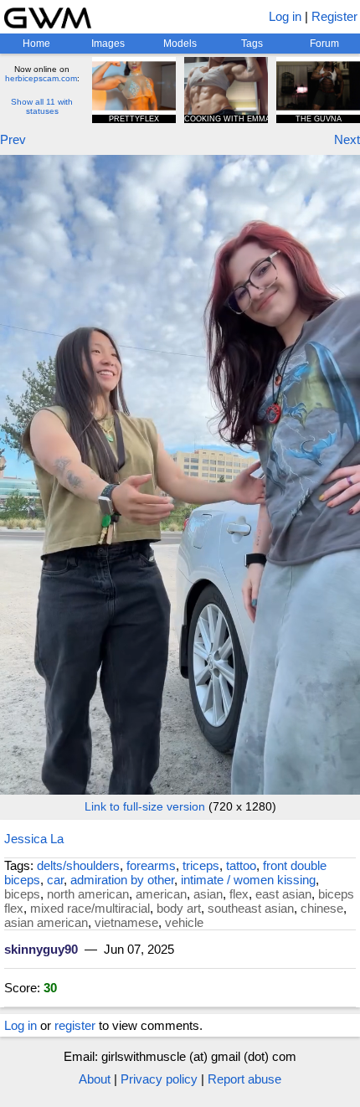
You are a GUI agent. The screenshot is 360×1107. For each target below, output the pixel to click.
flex (239, 894)
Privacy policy (159, 1079)
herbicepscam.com (41, 78)
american (161, 894)
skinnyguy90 (41, 949)
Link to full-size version (145, 806)
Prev (13, 139)
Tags (252, 43)
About (95, 1079)
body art (179, 908)
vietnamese (126, 922)
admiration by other (122, 880)
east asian (283, 894)
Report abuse (244, 1079)
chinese (322, 908)
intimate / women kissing (248, 880)
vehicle (184, 922)
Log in (285, 16)
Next (347, 139)
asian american (46, 922)
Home (36, 43)
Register (334, 16)
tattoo (241, 865)
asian (208, 894)
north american (88, 894)
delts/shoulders (78, 865)
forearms (151, 865)
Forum (324, 43)
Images (108, 43)
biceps (22, 894)
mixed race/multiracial (90, 908)
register (74, 1025)
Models (180, 43)
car (55, 880)
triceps (201, 865)
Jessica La (34, 839)
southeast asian (251, 908)
